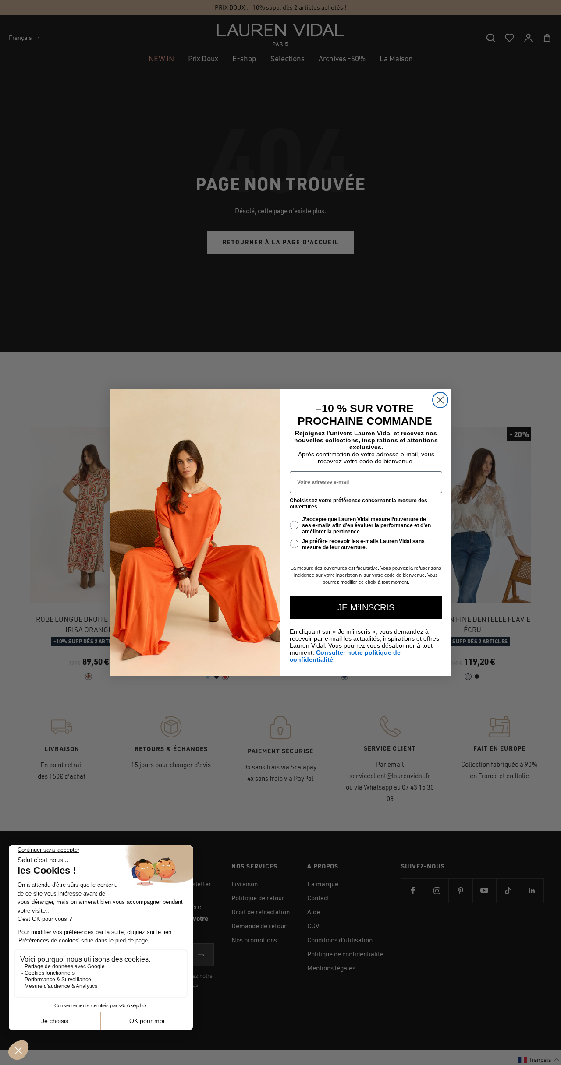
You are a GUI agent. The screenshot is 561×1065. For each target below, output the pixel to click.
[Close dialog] (440, 400)
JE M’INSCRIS (365, 607)
